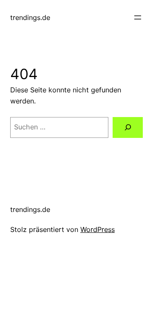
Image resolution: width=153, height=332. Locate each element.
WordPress (97, 229)
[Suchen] (128, 127)
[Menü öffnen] (138, 17)
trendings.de (30, 17)
